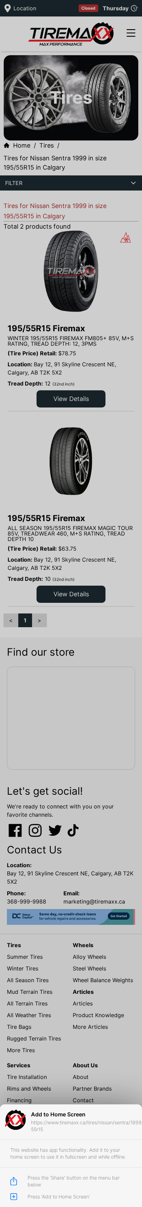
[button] (71, 603)
